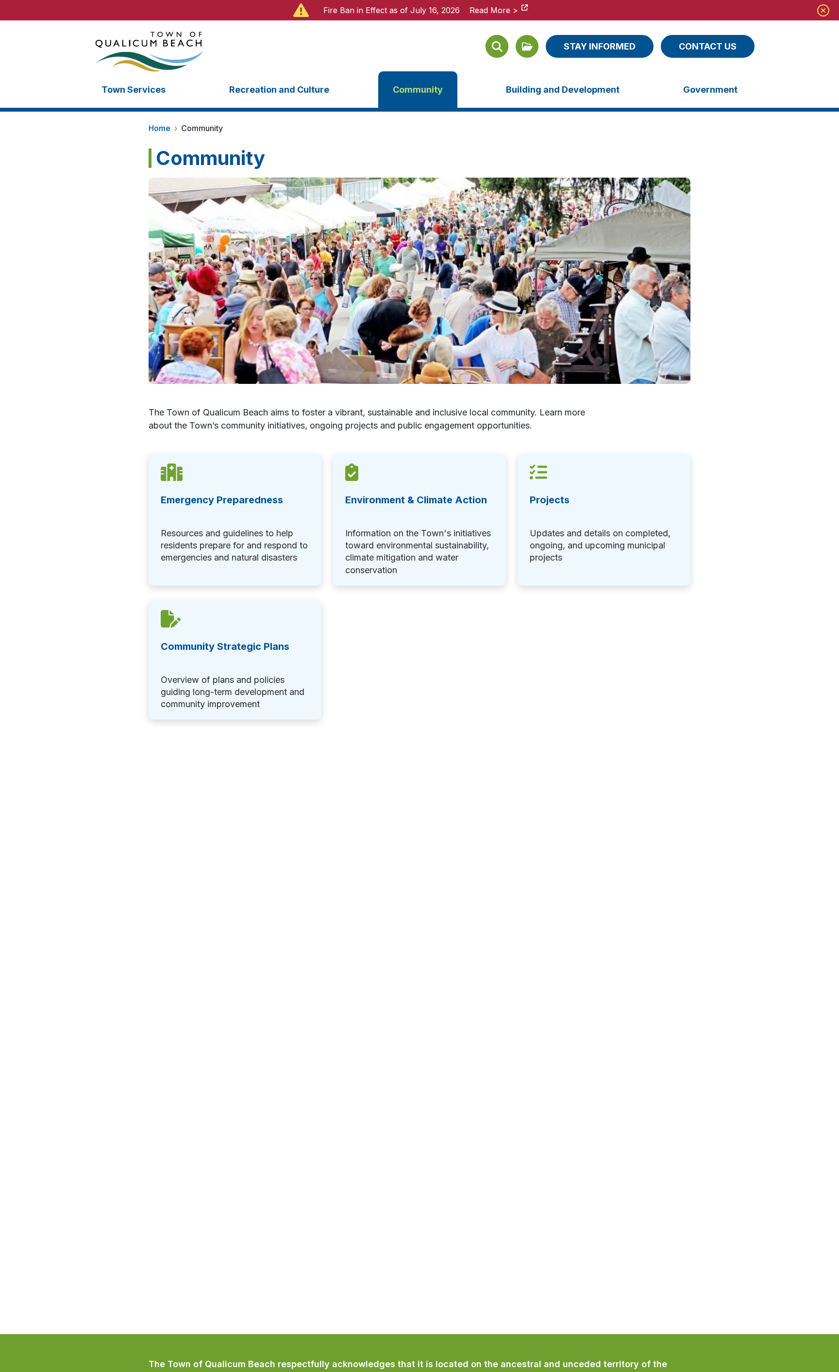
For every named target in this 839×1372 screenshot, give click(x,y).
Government (710, 89)
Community (418, 89)
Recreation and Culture (279, 89)
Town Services (133, 89)
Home (159, 128)
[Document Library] (527, 46)
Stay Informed (600, 46)
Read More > (494, 10)
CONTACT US (708, 46)
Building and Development (563, 89)
